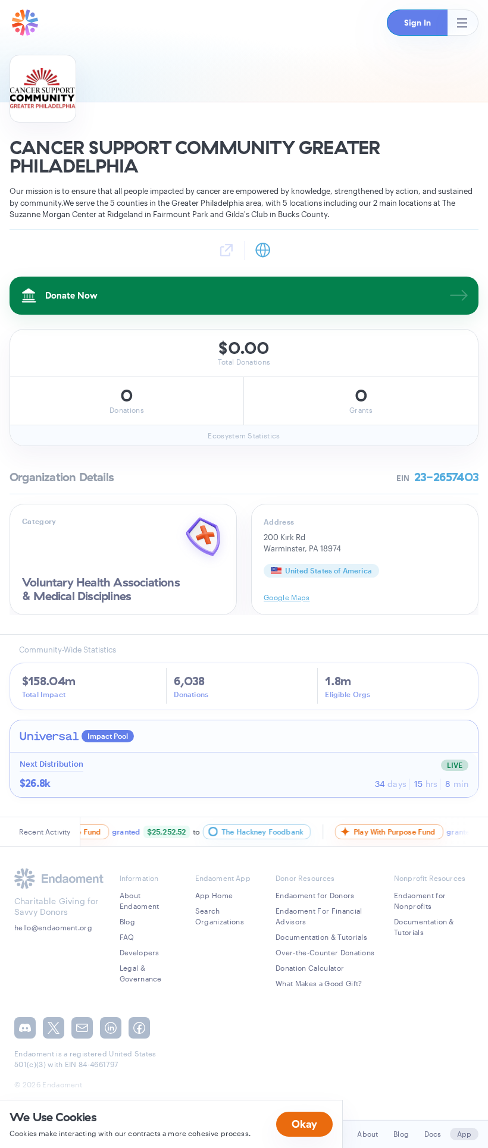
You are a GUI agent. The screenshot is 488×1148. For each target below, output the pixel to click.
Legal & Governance (141, 973)
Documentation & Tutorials (321, 937)
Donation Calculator (310, 968)
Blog (127, 921)
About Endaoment (139, 900)
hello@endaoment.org (53, 927)
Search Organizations (219, 916)
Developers (139, 952)
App (464, 1134)
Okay (304, 1124)
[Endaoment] (25, 23)
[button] (417, 23)
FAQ (127, 937)
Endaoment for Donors (315, 895)
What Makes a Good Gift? (319, 983)
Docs (433, 1134)
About (367, 1134)
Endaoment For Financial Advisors (319, 916)
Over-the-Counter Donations (325, 952)
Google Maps (287, 597)
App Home (214, 895)
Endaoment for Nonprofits (420, 900)
